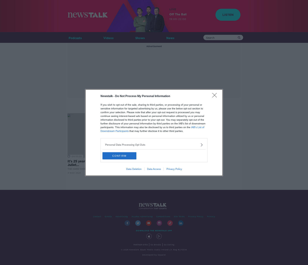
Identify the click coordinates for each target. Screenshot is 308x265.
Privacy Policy (174, 169)
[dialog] (154, 132)
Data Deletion (134, 169)
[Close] (215, 96)
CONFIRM (119, 155)
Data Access (154, 169)
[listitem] (154, 145)
